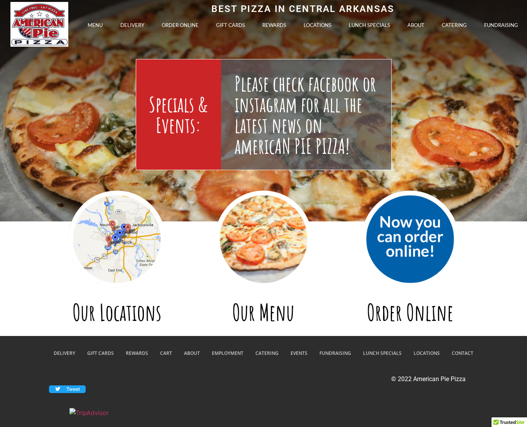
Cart (166, 353)
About (415, 25)
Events (299, 353)
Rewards (274, 25)
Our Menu (263, 312)
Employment (227, 353)
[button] (67, 389)
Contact (462, 353)
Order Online (180, 25)
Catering (454, 25)
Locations (317, 25)
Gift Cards (230, 25)
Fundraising (501, 25)
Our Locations (117, 312)
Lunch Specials (369, 25)
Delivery (132, 25)
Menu (95, 25)
